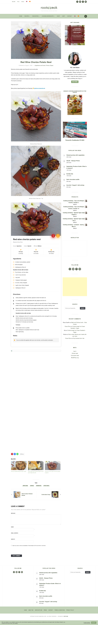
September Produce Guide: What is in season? (50, 584)
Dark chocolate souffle (72, 179)
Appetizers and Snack (40, 65)
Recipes (26, 16)
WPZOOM (66, 616)
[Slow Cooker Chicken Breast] (17, 494)
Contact (22, 1)
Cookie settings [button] (87, 622)
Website (13, 539)
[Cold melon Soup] (55, 494)
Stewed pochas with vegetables (75, 155)
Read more (74, 81)
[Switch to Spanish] (29, 1)
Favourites (35, 16)
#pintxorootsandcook (39, 88)
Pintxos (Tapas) (49, 65)
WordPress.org (75, 357)
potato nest (46, 485)
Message (13, 513)
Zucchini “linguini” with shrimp (75, 185)
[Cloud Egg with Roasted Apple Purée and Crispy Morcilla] (36, 465)
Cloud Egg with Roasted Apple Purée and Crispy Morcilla (36, 472)
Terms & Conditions (59, 610)
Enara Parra (68, 326)
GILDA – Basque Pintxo (73, 161)
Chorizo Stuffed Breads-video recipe (18, 471)
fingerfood (38, 485)
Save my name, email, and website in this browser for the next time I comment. (29, 545)
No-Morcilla (69, 174)
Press (18, 1)
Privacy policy (70, 610)
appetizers (25, 485)
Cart (63, 16)
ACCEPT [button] (94, 622)
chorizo (32, 485)
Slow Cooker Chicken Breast (27, 494)
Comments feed (75, 355)
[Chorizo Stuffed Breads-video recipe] (19, 465)
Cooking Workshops (48, 16)
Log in (74, 351)
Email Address (14, 533)
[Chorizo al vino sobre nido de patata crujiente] (52, 465)
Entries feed (75, 353)
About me (13, 1)
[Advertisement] (75, 286)
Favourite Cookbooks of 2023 (74, 140)
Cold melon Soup (46, 494)
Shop (58, 16)
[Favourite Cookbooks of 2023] (75, 122)
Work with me (38, 610)
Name (12, 527)
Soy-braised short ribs (78, 338)
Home (20, 16)
